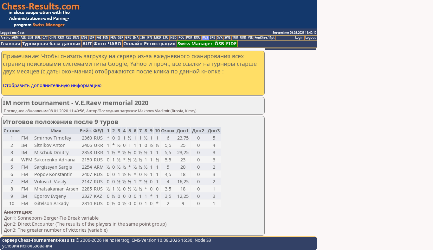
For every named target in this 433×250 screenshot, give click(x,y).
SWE (227, 38)
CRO (61, 38)
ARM (15, 38)
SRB (212, 38)
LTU (165, 38)
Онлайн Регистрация (149, 44)
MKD (157, 38)
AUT (87, 44)
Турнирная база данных (51, 44)
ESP (91, 38)
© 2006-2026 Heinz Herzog (102, 240)
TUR (235, 38)
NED (173, 38)
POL (181, 38)
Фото (100, 44)
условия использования (27, 246)
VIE (250, 38)
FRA (113, 38)
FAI (98, 38)
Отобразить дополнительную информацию (52, 85)
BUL (38, 38)
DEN (76, 38)
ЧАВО (114, 44)
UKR (243, 38)
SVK (220, 38)
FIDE (231, 44)
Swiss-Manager (195, 44)
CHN (52, 38)
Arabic (5, 38)
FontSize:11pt (265, 38)
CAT (45, 38)
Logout (310, 38)
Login (299, 38)
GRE (128, 38)
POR (189, 38)
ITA (142, 38)
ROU (197, 38)
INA (136, 38)
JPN (149, 38)
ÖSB (219, 44)
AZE (23, 38)
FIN (105, 38)
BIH (30, 38)
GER (120, 38)
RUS (205, 38)
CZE (68, 38)
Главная (10, 44)
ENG (84, 38)
